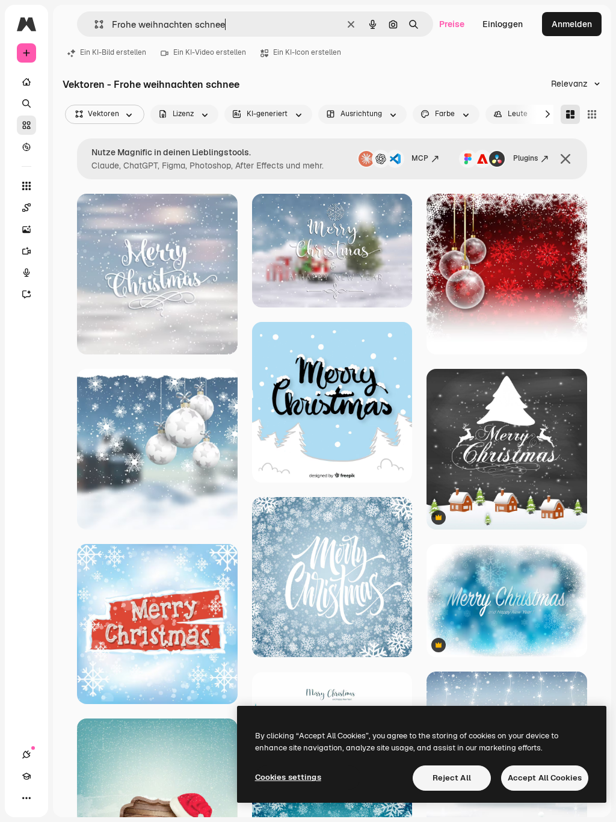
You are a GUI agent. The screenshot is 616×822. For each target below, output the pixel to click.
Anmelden (572, 24)
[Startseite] (26, 81)
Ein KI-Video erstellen (209, 52)
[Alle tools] (26, 186)
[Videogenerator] (26, 251)
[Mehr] (26, 798)
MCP (419, 158)
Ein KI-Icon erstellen (307, 52)
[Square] (592, 114)
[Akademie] (26, 776)
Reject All (452, 778)
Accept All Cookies (545, 778)
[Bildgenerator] (26, 229)
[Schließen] (565, 159)
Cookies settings (288, 777)
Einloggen (502, 24)
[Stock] (26, 125)
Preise (451, 24)
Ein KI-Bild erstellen (113, 52)
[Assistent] (26, 294)
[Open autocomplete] (94, 24)
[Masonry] (570, 114)
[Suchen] (26, 103)
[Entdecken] (26, 146)
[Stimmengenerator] (26, 272)
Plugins (525, 158)
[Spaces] (26, 207)
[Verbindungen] (26, 754)
